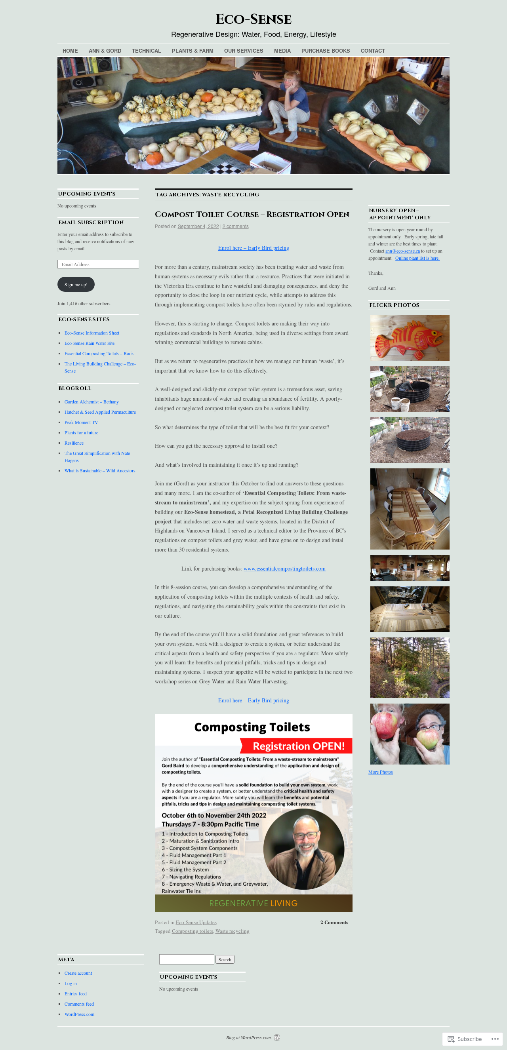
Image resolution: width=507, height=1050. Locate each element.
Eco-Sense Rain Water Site (89, 343)
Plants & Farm (192, 50)
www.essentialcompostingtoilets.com (285, 568)
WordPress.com (79, 1014)
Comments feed (79, 1004)
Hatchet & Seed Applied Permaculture (100, 412)
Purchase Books (325, 50)
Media (282, 50)
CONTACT (373, 50)
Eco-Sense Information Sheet (92, 332)
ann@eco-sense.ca (402, 250)
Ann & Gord (105, 50)
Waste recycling (232, 930)
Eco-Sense (253, 19)
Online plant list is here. (417, 258)
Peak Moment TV (81, 422)
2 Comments (334, 922)
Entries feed (76, 993)
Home (70, 50)
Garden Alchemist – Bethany (92, 401)
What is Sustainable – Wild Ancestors (100, 470)
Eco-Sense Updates (196, 922)
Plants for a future (81, 432)
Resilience (74, 442)
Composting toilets (192, 930)
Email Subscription (91, 222)
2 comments (236, 226)
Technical (146, 50)
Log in (71, 983)
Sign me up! (76, 284)
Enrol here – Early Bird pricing (253, 247)
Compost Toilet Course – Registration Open (252, 214)
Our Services (243, 50)
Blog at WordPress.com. (249, 1037)
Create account (78, 973)
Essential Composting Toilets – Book (99, 353)
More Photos (380, 771)
